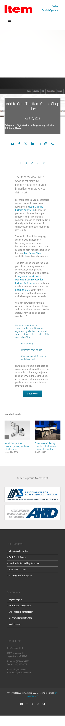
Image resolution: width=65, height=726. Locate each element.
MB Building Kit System (18, 551)
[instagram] (45, 143)
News (18, 128)
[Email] (44, 163)
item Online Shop (32, 253)
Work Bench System (17, 557)
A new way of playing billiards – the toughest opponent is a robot (48, 430)
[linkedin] (32, 143)
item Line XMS (22, 289)
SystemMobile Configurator (21, 611)
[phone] (52, 143)
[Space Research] (18, 6)
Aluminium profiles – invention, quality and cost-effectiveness (17, 430)
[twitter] (25, 143)
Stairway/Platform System (20, 618)
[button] (7, 437)
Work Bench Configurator (20, 605)
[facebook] (19, 143)
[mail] (39, 143)
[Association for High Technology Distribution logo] (32, 488)
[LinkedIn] (38, 163)
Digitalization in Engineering (31, 125)
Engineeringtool (15, 599)
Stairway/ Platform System (20, 575)
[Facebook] (21, 163)
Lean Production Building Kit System (24, 563)
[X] (26, 163)
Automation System (17, 569)
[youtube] (12, 143)
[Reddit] (32, 163)
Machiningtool (15, 624)
